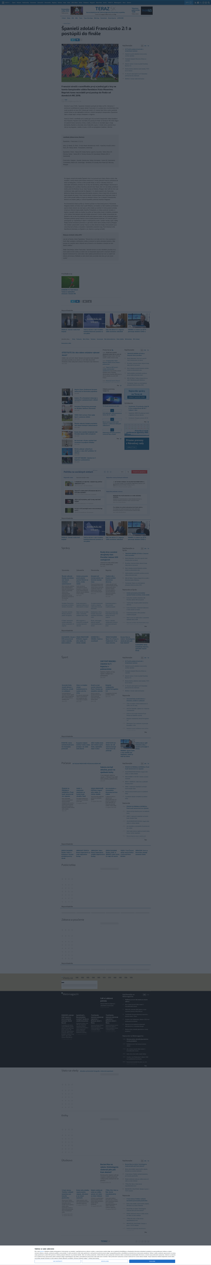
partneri (42, 1251)
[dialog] (105, 1255)
